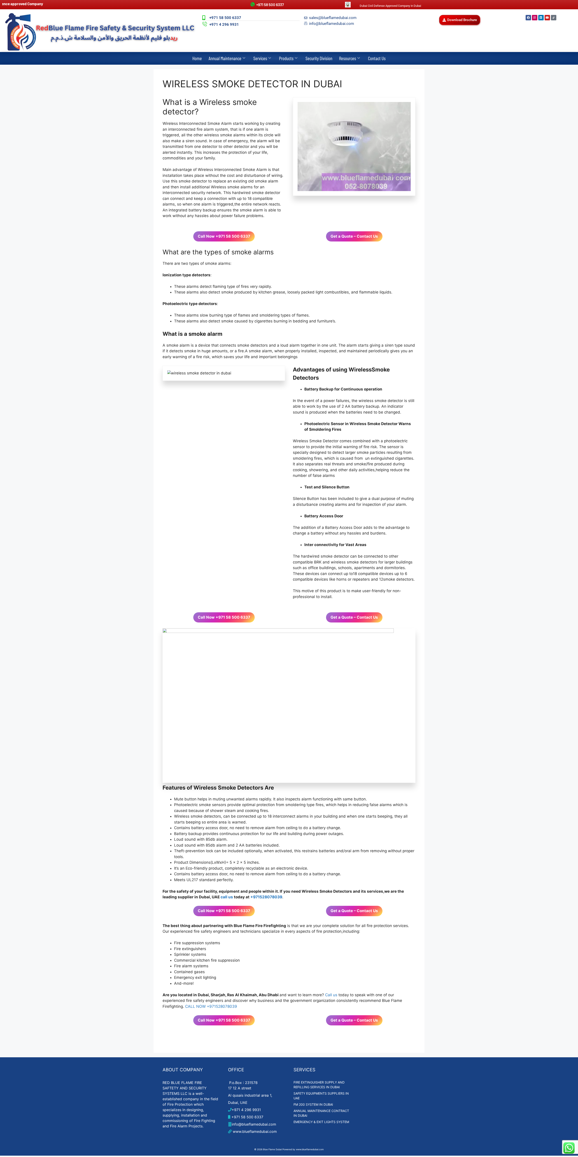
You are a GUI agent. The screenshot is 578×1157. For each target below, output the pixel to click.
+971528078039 (266, 897)
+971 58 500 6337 (246, 1117)
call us (227, 897)
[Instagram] (534, 17)
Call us (331, 995)
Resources (347, 58)
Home (197, 58)
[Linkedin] (541, 17)
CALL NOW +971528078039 (211, 1006)
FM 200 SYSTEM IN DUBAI (313, 1104)
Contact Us (377, 58)
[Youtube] (547, 17)
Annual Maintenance (225, 58)
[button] (459, 20)
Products (286, 58)
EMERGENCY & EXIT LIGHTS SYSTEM (321, 1122)
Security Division (318, 58)
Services (260, 58)
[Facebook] (528, 17)
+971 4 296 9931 (246, 1109)
